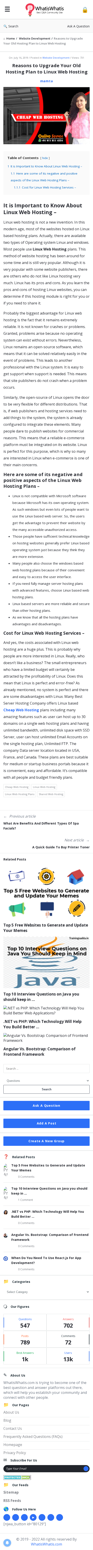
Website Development (56, 57)
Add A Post (46, 1123)
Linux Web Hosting (44, 787)
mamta (46, 81)
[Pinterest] (50, 1517)
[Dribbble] (24, 1517)
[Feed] (59, 1517)
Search (13, 26)
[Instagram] (42, 1517)
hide (45, 158)
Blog (7, 1420)
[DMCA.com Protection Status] (17, 1477)
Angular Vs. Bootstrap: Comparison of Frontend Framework (39, 1051)
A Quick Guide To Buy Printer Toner (61, 847)
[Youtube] (33, 1517)
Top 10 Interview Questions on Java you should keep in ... (41, 996)
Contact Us (12, 1428)
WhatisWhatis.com (46, 1544)
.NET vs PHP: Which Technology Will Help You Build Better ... (42, 1024)
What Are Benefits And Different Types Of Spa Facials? (41, 825)
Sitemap (11, 1492)
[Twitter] (15, 1517)
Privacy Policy (14, 1452)
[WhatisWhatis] (46, 9)
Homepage (12, 1444)
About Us (11, 1412)
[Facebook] (6, 1517)
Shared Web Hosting (51, 794)
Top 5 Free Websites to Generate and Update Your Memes (45, 927)
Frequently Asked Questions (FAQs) (33, 1436)
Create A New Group (46, 1141)
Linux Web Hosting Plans (19, 794)
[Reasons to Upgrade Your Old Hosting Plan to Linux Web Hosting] (46, 115)
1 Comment (25, 1200)
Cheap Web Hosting (21, 709)
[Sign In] (84, 9)
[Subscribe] (86, 1468)
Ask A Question (78, 26)
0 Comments (26, 1177)
